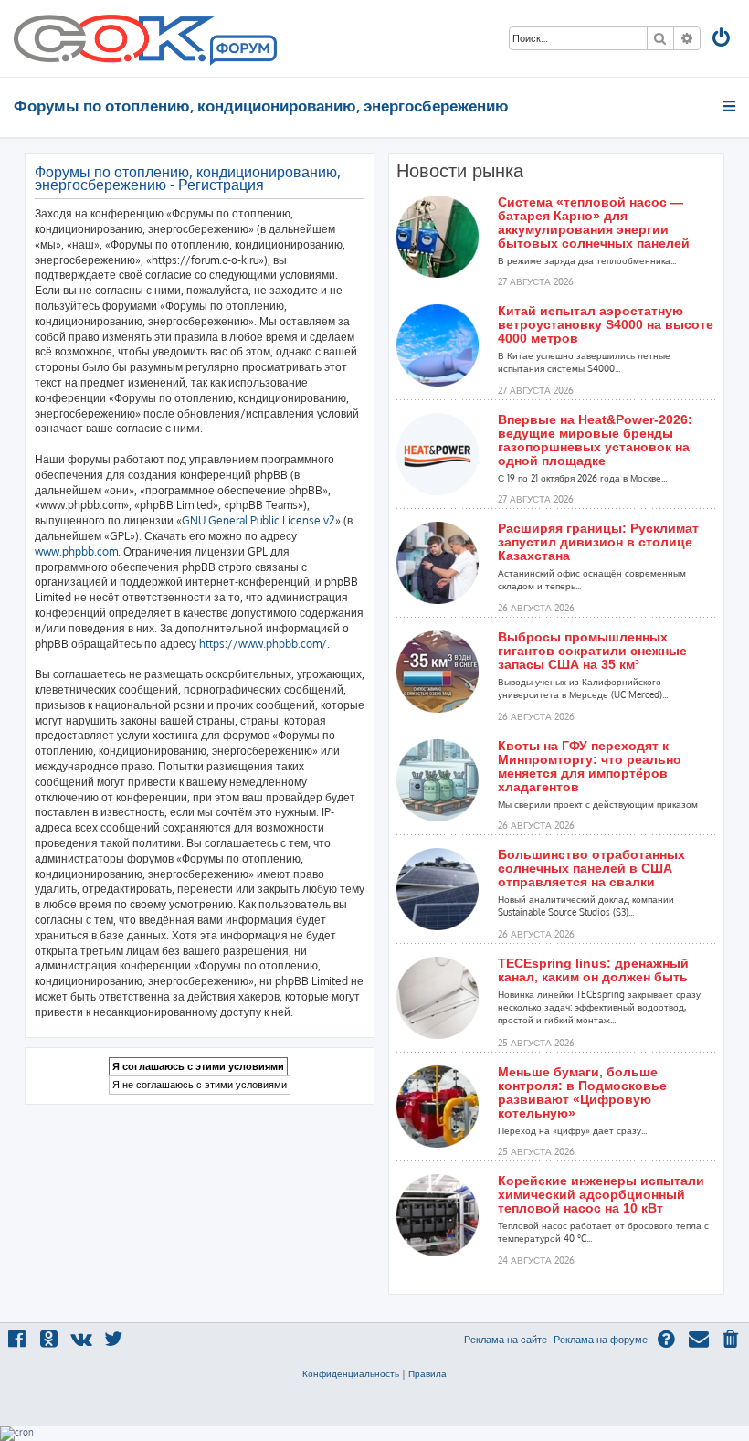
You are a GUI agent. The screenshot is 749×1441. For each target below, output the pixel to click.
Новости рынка (459, 171)
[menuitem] (722, 39)
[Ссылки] (730, 106)
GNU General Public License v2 (258, 520)
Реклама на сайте (505, 1339)
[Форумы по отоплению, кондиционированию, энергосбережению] (242, 51)
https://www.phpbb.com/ (263, 644)
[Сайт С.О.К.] (145, 38)
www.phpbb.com (76, 551)
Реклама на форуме (601, 1339)
